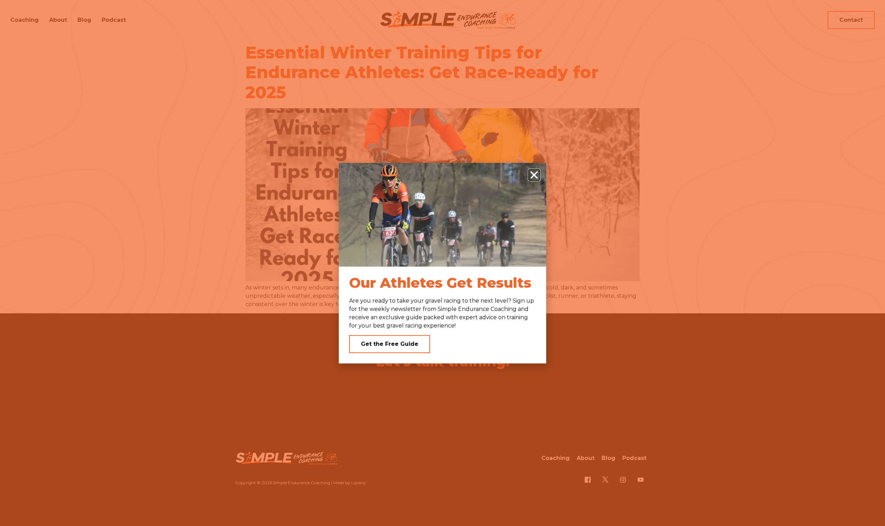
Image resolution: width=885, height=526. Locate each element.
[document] (442, 263)
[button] (534, 175)
